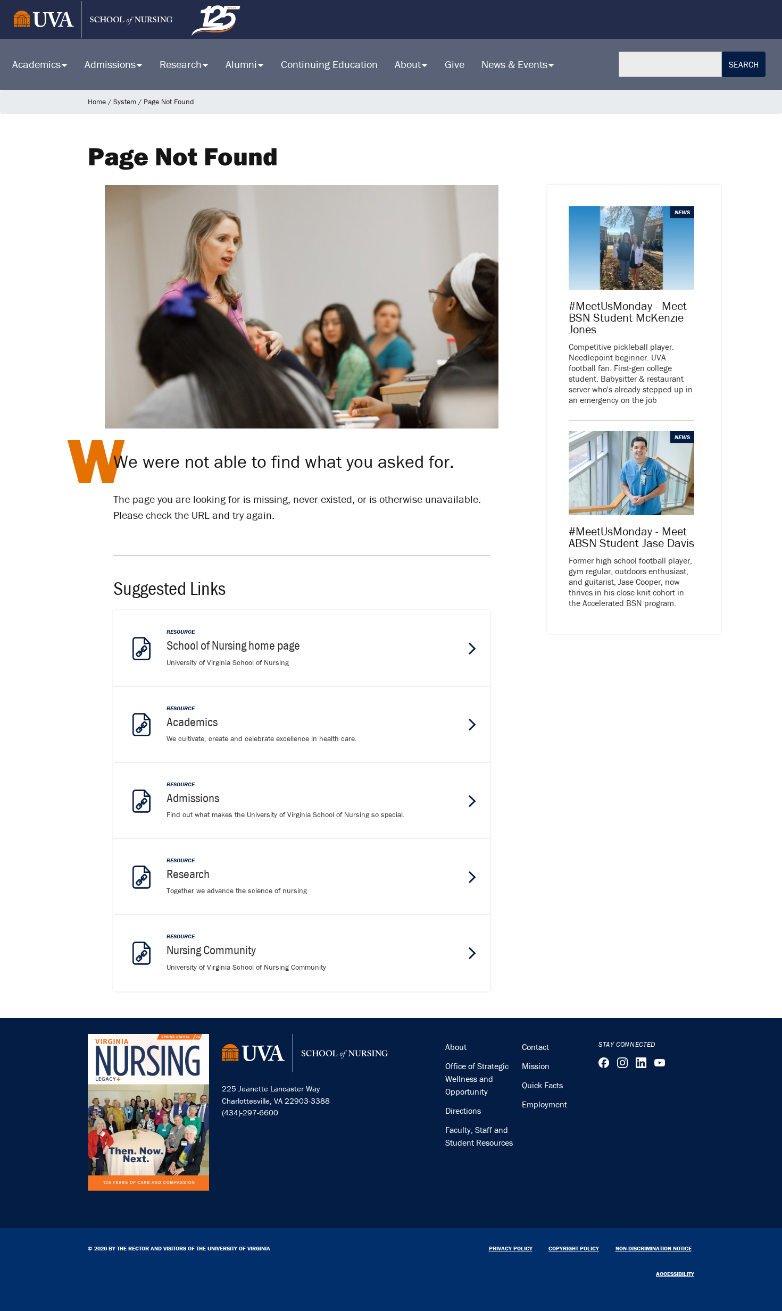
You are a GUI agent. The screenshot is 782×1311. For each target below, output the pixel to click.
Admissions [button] (111, 64)
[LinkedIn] (641, 1062)
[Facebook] (603, 1062)
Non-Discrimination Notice (653, 1248)
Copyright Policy (573, 1248)
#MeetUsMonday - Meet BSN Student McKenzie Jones (628, 318)
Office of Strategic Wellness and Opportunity (477, 1079)
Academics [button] (37, 64)
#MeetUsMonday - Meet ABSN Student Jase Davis (631, 537)
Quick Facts (542, 1085)
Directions (463, 1110)
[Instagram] (622, 1062)
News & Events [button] (515, 64)
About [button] (409, 64)
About (456, 1046)
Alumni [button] (243, 64)
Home (97, 101)
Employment (544, 1104)
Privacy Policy (511, 1248)
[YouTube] (659, 1062)
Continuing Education (329, 64)
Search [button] (744, 64)
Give (454, 64)
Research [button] (182, 64)
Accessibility (675, 1274)
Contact (535, 1046)
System (124, 101)
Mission (536, 1066)
